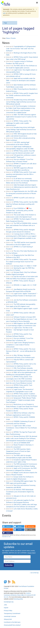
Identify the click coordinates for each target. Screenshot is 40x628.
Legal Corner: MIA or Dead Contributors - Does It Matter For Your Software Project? (21, 428)
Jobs (5, 605)
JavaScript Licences (10, 616)
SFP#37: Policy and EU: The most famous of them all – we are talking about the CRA (21, 351)
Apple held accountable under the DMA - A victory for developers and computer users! (20, 81)
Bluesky (19, 526)
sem (4, 13)
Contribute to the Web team (12, 622)
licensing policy (18, 599)
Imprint (6, 607)
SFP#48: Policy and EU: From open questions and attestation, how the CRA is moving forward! (21, 174)
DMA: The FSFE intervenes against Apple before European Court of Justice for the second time (21, 117)
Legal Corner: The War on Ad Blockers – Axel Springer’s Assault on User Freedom (20, 330)
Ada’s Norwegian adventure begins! (25, 185)
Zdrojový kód (8, 619)
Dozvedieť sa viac (6, 536)
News (8, 38)
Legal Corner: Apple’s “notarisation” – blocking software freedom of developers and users (22, 296)
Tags (5, 23)
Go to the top (35, 572)
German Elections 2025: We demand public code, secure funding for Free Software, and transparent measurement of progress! (21, 438)
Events (13, 38)
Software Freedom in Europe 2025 (25, 317)
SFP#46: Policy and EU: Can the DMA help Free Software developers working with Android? (22, 204)
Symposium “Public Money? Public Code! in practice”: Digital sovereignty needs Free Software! (21, 400)
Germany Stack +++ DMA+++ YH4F (25, 266)
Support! (8, 532)
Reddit (8, 529)
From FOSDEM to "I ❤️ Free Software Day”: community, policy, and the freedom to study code (19, 211)
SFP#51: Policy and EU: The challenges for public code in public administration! (18, 123)
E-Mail (30, 529)
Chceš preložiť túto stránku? (12, 625)
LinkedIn (20, 529)
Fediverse (8, 526)
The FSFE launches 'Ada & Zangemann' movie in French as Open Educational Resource (18, 451)
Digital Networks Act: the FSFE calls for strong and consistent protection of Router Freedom (21, 193)
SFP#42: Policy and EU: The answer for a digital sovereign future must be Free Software (21, 262)
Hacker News (31, 526)
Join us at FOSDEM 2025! (22, 443)
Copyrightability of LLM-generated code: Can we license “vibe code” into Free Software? (20, 49)
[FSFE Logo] (5, 3)
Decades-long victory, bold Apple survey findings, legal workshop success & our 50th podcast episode (21, 102)
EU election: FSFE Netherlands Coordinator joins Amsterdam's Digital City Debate (20, 492)
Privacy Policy (8, 610)
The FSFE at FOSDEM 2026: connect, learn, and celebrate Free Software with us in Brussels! (21, 225)
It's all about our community (23, 178)
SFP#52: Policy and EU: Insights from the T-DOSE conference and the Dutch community (22, 95)
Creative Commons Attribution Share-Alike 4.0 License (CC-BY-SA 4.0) (20, 595)
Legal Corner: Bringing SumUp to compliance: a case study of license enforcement (20, 345)
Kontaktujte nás (8, 602)
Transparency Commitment (12, 613)
